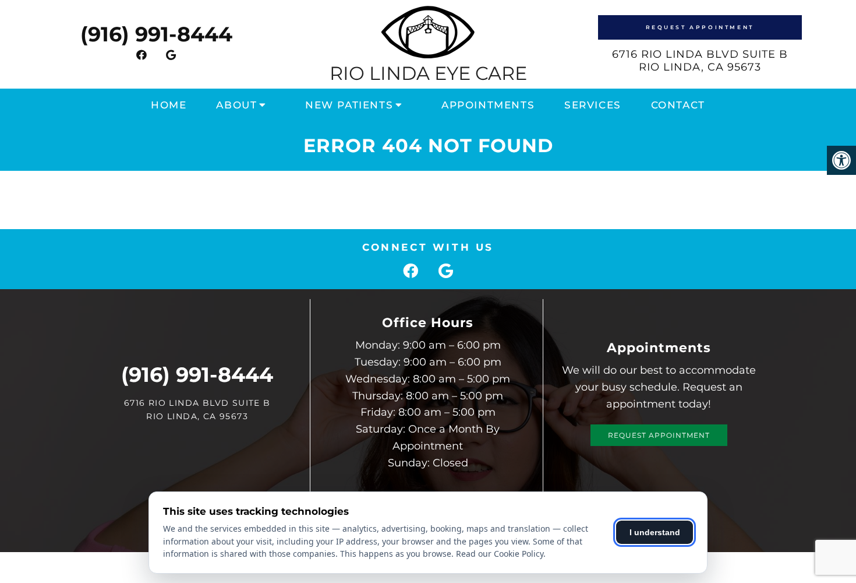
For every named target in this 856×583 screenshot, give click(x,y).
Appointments (488, 105)
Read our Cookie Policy (499, 553)
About (236, 105)
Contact (678, 105)
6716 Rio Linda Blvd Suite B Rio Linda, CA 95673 (700, 60)
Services (592, 105)
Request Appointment (700, 27)
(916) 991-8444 (156, 34)
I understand (654, 532)
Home (168, 105)
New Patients (349, 105)
